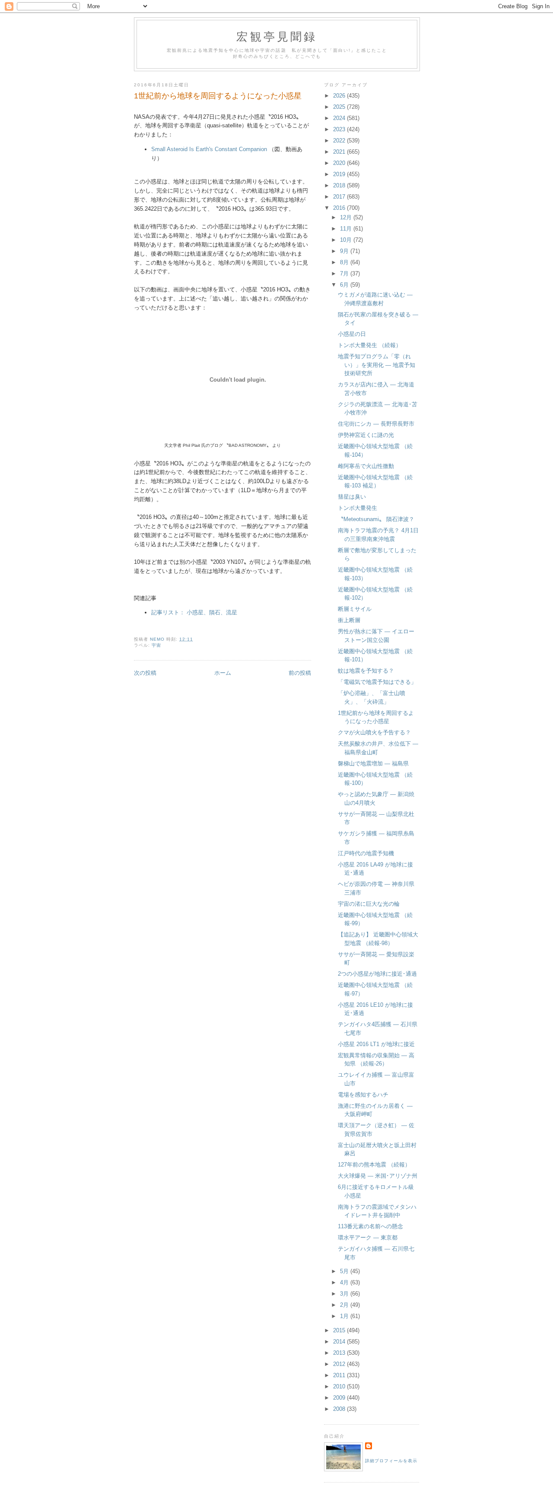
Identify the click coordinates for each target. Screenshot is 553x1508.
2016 (340, 208)
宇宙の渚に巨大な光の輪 (369, 904)
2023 (340, 129)
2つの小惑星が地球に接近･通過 (377, 974)
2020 (340, 163)
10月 (346, 240)
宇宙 (156, 645)
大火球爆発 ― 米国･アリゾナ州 (377, 1176)
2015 (340, 1330)
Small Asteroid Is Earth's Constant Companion (209, 149)
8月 (345, 262)
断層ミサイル (355, 609)
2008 (340, 1409)
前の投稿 (300, 673)
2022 (340, 140)
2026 (340, 95)
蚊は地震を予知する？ (366, 670)
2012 (340, 1364)
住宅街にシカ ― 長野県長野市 (376, 423)
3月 (345, 1293)
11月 (346, 228)
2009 (340, 1397)
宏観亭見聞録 (276, 36)
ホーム (222, 673)
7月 (345, 273)
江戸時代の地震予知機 (366, 853)
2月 (345, 1305)
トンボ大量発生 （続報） (369, 345)
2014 (340, 1341)
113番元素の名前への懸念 (370, 1226)
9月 (345, 251)
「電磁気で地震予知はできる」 (377, 682)
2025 (340, 107)
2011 (340, 1375)
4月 (345, 1282)
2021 (340, 152)
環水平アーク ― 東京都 (367, 1237)
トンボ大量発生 (357, 508)
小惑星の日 (352, 334)
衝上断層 (349, 620)
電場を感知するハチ (363, 1094)
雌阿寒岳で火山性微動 (366, 466)
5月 (345, 1271)
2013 (340, 1353)
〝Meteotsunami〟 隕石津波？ (376, 519)
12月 (346, 217)
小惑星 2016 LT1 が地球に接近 (376, 1044)
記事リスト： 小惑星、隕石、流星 (194, 612)
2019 (340, 174)
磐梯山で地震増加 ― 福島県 (373, 763)
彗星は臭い (352, 496)
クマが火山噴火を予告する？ (374, 732)
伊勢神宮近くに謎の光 (366, 435)
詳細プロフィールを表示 (391, 1460)
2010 (340, 1386)
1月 (345, 1316)
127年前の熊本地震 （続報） (374, 1164)
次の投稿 (145, 673)
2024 (340, 118)
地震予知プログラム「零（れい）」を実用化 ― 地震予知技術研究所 (376, 364)
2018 (340, 185)
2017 (340, 196)
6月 (345, 284)
